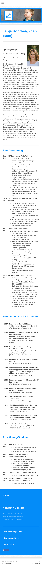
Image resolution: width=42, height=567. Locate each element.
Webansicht (36, 563)
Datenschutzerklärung (11, 538)
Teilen (6, 550)
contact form (19, 519)
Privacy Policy (9, 544)
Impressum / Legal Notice (13, 532)
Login (38, 561)
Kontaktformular (8, 519)
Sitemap (15, 561)
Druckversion (8, 561)
